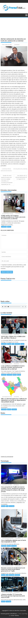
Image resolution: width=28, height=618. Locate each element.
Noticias (9, 169)
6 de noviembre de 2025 (7, 566)
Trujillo (22, 343)
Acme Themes (15, 615)
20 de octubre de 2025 (7, 592)
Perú (13, 343)
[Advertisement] (14, 26)
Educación (4, 374)
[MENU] (26, 15)
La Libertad (4, 169)
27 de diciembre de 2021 (7, 213)
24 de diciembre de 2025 (7, 538)
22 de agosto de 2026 (7, 396)
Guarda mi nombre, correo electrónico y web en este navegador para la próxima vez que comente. (13, 266)
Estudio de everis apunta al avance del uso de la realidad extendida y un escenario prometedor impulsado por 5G (7, 180)
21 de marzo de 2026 (7, 485)
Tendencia (17, 343)
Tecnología (11, 506)
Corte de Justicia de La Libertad (20, 169)
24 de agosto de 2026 (7, 363)
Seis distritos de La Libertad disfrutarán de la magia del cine (21, 177)
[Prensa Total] (2, 15)
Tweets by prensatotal (7, 456)
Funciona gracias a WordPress (9, 613)
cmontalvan (16, 44)
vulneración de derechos (6, 170)
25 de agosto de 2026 (7, 334)
